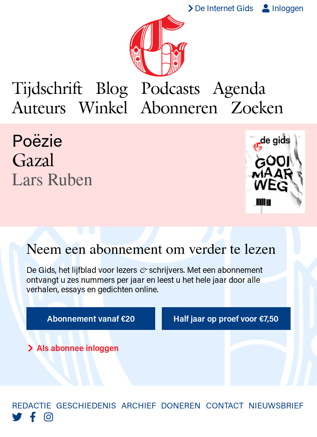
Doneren (181, 405)
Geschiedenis (86, 405)
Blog (111, 87)
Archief (138, 405)
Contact (225, 405)
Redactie (31, 405)
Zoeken (257, 107)
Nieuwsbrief (275, 405)
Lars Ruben (52, 178)
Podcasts (170, 87)
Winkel (103, 107)
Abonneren (179, 107)
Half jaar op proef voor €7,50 (226, 318)
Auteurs (39, 107)
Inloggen (286, 7)
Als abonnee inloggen (77, 347)
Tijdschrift (47, 87)
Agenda (239, 87)
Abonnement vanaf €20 (91, 318)
